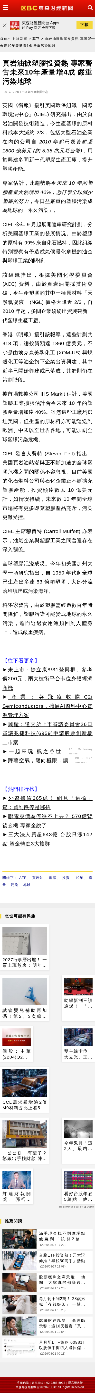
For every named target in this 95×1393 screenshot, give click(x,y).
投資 (66, 878)
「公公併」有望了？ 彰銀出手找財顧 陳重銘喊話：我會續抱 (24, 1156)
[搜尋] (89, 12)
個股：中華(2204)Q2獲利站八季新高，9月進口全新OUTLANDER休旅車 (16, 1054)
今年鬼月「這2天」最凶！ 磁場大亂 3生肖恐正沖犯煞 (78, 1146)
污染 (14, 885)
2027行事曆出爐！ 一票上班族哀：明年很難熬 (24, 962)
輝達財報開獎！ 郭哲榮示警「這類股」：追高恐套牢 (16, 1196)
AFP (23, 878)
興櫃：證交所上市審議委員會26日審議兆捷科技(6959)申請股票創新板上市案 (47, 733)
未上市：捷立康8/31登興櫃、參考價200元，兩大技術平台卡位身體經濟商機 (47, 679)
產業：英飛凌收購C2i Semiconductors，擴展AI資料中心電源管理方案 (47, 706)
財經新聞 (20, 39)
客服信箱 (23, 1383)
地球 (26, 885)
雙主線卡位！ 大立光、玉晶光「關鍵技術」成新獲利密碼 (78, 1054)
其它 (36, 39)
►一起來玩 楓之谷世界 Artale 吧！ (34, 752)
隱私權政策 (75, 1383)
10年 (79, 878)
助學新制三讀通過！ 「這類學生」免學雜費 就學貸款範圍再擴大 (78, 1003)
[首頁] (47, 8)
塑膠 (53, 878)
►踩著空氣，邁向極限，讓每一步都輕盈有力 (38, 761)
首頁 (4, 39)
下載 (84, 25)
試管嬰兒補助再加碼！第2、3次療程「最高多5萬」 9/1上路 (24, 1013)
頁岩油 (38, 878)
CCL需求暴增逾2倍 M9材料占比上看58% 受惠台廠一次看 (24, 1105)
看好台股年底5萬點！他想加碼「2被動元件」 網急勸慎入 (78, 1196)
